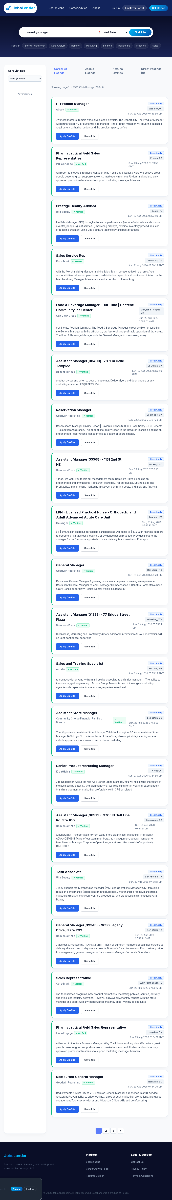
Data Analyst (58, 45)
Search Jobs (56, 8)
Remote (75, 45)
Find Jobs (140, 32)
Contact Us (137, 1161)
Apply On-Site (67, 136)
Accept (16, 1189)
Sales (155, 45)
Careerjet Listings (60, 71)
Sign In (116, 8)
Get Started (158, 8)
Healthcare (124, 45)
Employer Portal (134, 8)
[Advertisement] (25, 147)
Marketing (91, 45)
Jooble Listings (90, 71)
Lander (15, 1155)
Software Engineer (35, 45)
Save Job (89, 136)
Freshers (141, 45)
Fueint (125, 1193)
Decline (30, 1189)
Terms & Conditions (142, 1175)
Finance (107, 45)
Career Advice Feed (97, 1168)
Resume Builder (95, 1175)
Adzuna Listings (118, 71)
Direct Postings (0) (151, 71)
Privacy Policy (139, 1168)
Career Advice (78, 8)
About (96, 8)
